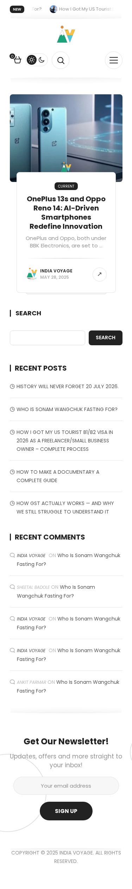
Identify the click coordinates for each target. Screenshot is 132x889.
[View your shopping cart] (17, 60)
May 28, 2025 (54, 277)
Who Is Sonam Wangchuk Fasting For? (67, 409)
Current (66, 186)
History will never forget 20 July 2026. (68, 386)
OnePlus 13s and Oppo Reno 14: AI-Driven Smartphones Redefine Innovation (66, 212)
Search (28, 313)
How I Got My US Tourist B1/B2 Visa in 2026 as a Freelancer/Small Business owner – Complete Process (65, 441)
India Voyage (56, 271)
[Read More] (100, 274)
